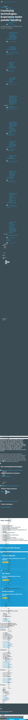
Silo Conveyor (12, 44)
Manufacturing (10, 178)
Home (1, 437)
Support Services (7, 469)
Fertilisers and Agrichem (12, 137)
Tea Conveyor (12, 120)
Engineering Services (7, 465)
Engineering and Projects (12, 235)
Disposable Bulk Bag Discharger (13, 29)
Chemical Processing (11, 202)
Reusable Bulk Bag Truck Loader (13, 87)
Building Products (13, 184)
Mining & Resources (11, 158)
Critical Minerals (10, 146)
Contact (4, 482)
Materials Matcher (5, 245)
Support (8, 240)
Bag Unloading (10, 23)
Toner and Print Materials (12, 220)
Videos (4, 690)
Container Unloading (11, 39)
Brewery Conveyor (13, 112)
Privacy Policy (7, 616)
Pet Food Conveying (11, 117)
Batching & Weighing (11, 67)
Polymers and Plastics (12, 191)
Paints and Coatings (11, 215)
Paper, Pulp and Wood (12, 189)
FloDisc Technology (7, 480)
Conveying (9, 7)
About (5, 247)
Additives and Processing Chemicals (12, 169)
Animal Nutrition (13, 139)
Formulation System (12, 76)
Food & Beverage (10, 106)
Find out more (5, 476)
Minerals (11, 154)
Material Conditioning (11, 49)
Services (5, 233)
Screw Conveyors (13, 22)
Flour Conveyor (12, 111)
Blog (5, 246)
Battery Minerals (13, 153)
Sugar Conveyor (13, 119)
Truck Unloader (12, 45)
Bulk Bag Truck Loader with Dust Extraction (13, 93)
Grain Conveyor (12, 140)
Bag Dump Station (13, 31)
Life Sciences (12, 212)
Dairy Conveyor (12, 115)
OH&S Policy (6, 692)
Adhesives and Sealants (12, 211)
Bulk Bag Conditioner (12, 60)
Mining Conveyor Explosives (13, 165)
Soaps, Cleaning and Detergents (13, 217)
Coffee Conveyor (13, 114)
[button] (2, 4)
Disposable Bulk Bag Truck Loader (13, 90)
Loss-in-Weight (12, 73)
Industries (6, 105)
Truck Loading (10, 81)
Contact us (5, 251)
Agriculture (9, 132)
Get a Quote (5, 675)
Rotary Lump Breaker (12, 58)
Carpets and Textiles (12, 186)
